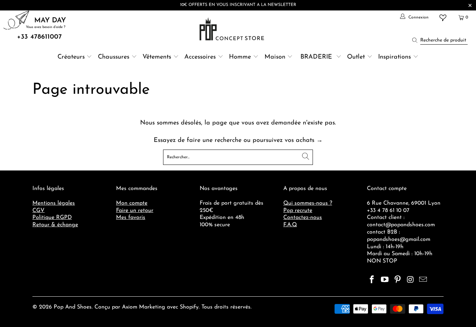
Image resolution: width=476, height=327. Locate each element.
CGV (38, 210)
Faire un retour (134, 210)
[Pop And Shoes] (232, 28)
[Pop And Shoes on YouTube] (385, 280)
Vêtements (157, 57)
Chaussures (113, 57)
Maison (274, 57)
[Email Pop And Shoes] (423, 280)
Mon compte (131, 203)
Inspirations (395, 57)
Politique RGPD (52, 217)
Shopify (189, 307)
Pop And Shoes (73, 307)
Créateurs (71, 57)
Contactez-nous (302, 217)
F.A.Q (290, 225)
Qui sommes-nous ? (307, 203)
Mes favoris (130, 217)
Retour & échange (55, 225)
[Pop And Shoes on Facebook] (372, 280)
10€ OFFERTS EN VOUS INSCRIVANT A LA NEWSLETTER (238, 5)
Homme (240, 57)
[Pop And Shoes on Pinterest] (397, 280)
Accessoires (200, 57)
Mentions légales (53, 203)
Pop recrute (297, 210)
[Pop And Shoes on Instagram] (410, 280)
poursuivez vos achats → (288, 140)
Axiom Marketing (143, 307)
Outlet (356, 57)
